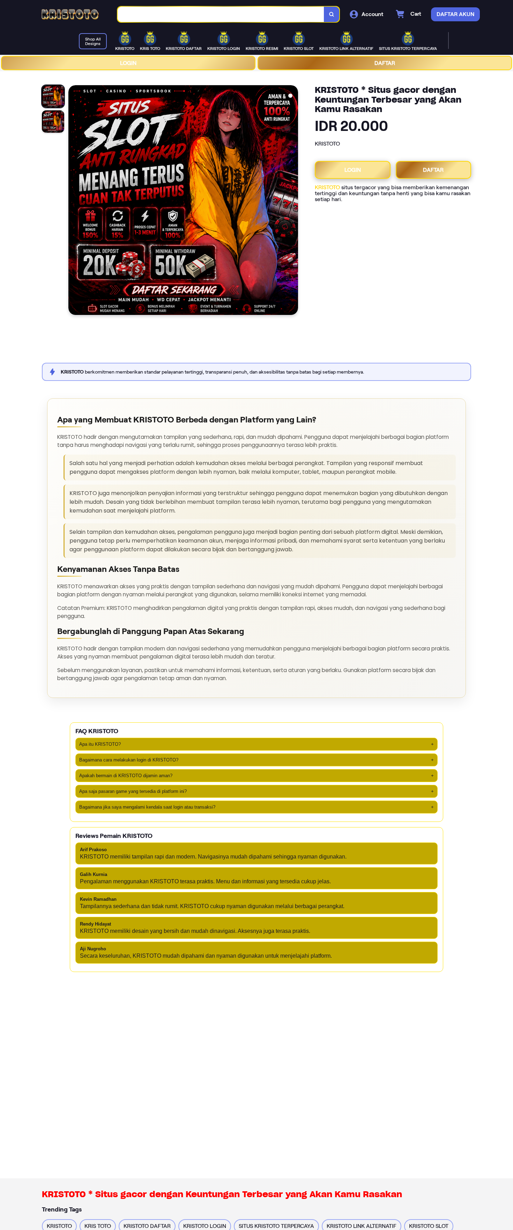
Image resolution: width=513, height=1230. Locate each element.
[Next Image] (292, 201)
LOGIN (128, 63)
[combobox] (221, 14)
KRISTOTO (327, 187)
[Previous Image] (74, 201)
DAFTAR (384, 63)
